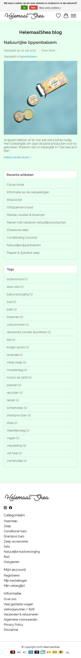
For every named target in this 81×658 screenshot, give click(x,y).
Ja (24, 7)
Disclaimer (11, 630)
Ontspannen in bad (20, 207)
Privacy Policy (13, 624)
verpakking (16, 445)
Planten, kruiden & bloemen (26, 215)
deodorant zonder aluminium (29, 332)
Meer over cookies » (50, 7)
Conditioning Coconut (22, 237)
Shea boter (14, 200)
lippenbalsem (28, 56)
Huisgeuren (11, 562)
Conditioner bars (15, 531)
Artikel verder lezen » (17, 157)
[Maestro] (36, 652)
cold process (18, 324)
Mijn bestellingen (15, 580)
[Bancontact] (24, 652)
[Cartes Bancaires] (42, 652)
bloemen (15, 317)
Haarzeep (10, 521)
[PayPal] (54, 652)
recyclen (15, 392)
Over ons (10, 599)
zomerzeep (17, 460)
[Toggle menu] (73, 15)
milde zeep (16, 362)
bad (11, 302)
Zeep (7, 526)
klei (11, 339)
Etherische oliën (18, 230)
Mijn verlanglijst (14, 585)
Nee (33, 7)
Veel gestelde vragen (18, 604)
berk (12, 309)
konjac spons (18, 347)
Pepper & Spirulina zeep (23, 253)
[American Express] (30, 652)
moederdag (17, 370)
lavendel (15, 355)
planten (14, 385)
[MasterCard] (12, 652)
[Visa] (18, 652)
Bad (6, 557)
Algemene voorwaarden (20, 619)
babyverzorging (20, 294)
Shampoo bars (14, 536)
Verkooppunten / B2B (19, 609)
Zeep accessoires (16, 541)
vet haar (14, 453)
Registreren (12, 575)
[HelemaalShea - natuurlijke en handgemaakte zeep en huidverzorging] (24, 15)
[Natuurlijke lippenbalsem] (40, 136)
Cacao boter (15, 184)
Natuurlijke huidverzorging (22, 551)
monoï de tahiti (19, 377)
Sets (7, 546)
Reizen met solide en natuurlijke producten (36, 222)
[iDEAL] (49, 652)
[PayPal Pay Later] (60, 652)
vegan (13, 438)
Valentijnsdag (18, 430)
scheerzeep (17, 408)
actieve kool (17, 279)
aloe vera (15, 287)
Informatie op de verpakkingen (28, 192)
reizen (13, 400)
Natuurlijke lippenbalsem (30, 42)
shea (12, 423)
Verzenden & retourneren (21, 614)
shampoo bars (19, 415)
